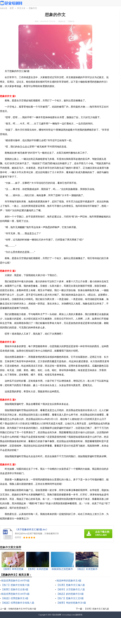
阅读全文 (62, 21)
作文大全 (21, 8)
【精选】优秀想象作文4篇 (14, 598)
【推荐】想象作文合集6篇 (14, 589)
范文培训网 (56, 615)
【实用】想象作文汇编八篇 (71, 585)
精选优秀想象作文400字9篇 (15, 580)
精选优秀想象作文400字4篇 (15, 594)
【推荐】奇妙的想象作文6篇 (71, 602)
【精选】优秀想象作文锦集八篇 (17, 602)
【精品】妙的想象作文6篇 (70, 594)
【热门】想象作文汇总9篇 (70, 598)
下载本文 (71, 21)
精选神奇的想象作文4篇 (69, 580)
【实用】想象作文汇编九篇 (96, 609)
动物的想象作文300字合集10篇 (22, 609)
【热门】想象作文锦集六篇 (15, 585)
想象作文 (33, 8)
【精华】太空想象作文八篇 (71, 589)
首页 (12, 8)
